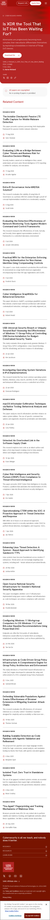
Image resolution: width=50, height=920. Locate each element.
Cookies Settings (15, 916)
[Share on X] (4, 78)
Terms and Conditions (12, 891)
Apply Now (36, 3)
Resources (7, 851)
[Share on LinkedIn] (8, 78)
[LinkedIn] (21, 876)
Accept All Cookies (32, 916)
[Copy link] (15, 78)
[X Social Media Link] (4, 876)
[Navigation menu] (45, 3)
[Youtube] (15, 876)
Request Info (23, 3)
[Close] (46, 904)
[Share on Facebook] (11, 78)
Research (6, 847)
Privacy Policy (7, 897)
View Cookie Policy (11, 911)
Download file (10, 55)
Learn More (7, 855)
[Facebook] (9, 876)
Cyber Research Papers (13, 16)
